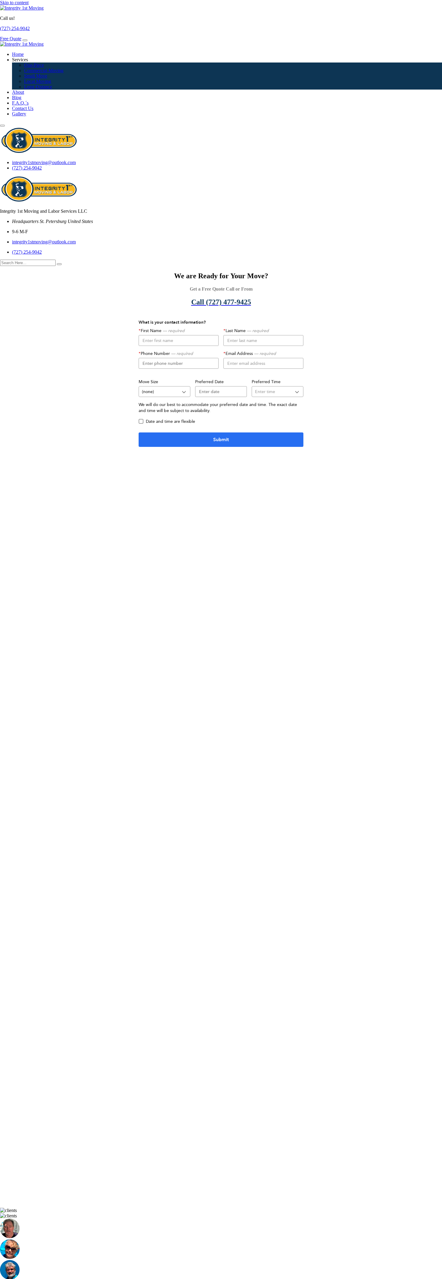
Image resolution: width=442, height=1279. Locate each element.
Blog (16, 97)
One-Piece (34, 65)
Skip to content (14, 2)
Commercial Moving (43, 70)
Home (18, 54)
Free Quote (10, 38)
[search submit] (59, 264)
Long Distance (38, 86)
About (18, 92)
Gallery (19, 113)
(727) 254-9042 (15, 28)
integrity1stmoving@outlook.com (44, 162)
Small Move (35, 75)
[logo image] (39, 152)
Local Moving (37, 81)
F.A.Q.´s (20, 102)
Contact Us (22, 108)
